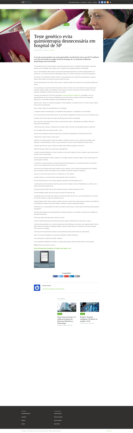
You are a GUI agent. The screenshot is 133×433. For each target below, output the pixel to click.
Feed (108, 2)
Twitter (102, 2)
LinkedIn (105, 2)
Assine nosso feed (57, 413)
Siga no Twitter (57, 423)
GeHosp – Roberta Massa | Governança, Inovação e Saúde (26, 2)
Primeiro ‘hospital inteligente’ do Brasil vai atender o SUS (88, 319)
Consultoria (83, 2)
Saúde (66, 24)
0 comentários (52, 50)
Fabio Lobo (109, 430)
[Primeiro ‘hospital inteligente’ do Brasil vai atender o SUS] (89, 307)
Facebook (99, 2)
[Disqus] (66, 347)
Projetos (95, 2)
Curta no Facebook (58, 420)
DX (79, 95)
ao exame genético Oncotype (70, 95)
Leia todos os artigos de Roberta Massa (53, 289)
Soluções (89, 2)
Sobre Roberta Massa (74, 2)
